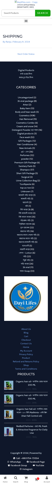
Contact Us (26, 343)
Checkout (26, 339)
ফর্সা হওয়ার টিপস (26, 73)
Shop (26, 365)
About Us (26, 329)
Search (42, 13)
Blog (26, 332)
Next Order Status (26, 54)
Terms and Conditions (26, 368)
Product (26, 357)
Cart (26, 336)
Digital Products (26, 70)
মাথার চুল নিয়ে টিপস (26, 77)
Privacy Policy (26, 354)
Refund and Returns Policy (26, 361)
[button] (26, 21)
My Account (26, 350)
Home (26, 347)
